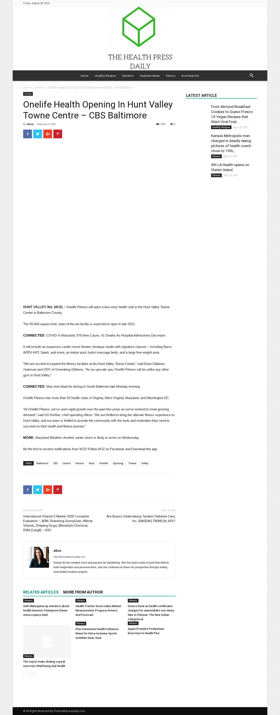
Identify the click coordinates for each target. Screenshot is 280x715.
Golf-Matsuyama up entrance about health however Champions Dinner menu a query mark (46, 610)
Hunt (91, 463)
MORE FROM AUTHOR (83, 592)
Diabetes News (150, 76)
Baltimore (42, 463)
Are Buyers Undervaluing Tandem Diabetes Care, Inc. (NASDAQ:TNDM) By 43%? (141, 518)
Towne (132, 463)
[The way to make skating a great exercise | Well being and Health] (47, 641)
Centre (67, 463)
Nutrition (128, 76)
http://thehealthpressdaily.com (69, 556)
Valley (145, 463)
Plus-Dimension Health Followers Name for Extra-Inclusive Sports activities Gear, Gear (97, 633)
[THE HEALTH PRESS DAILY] (140, 38)
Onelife (103, 463)
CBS (55, 463)
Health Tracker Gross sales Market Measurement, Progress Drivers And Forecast (98, 610)
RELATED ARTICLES (41, 592)
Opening (118, 463)
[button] (251, 76)
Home (85, 76)
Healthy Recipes (105, 76)
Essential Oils (190, 76)
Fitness (170, 76)
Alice (30, 124)
